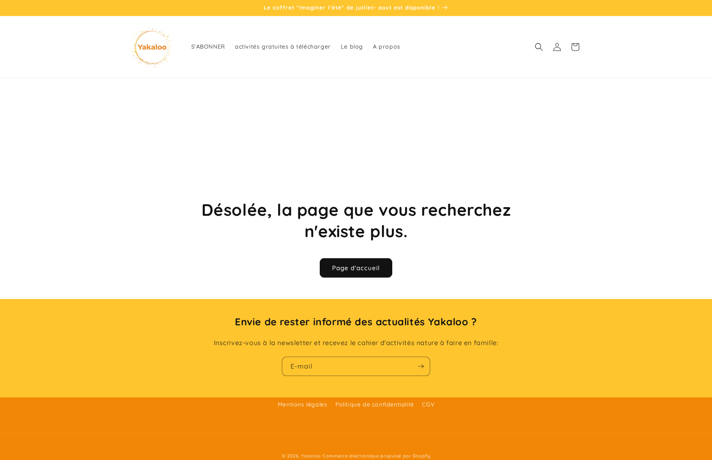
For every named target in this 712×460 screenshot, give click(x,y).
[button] (539, 47)
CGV (428, 404)
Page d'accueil (356, 268)
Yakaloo (311, 456)
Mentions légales (303, 404)
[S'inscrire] (421, 366)
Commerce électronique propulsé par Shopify (376, 456)
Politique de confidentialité (374, 404)
